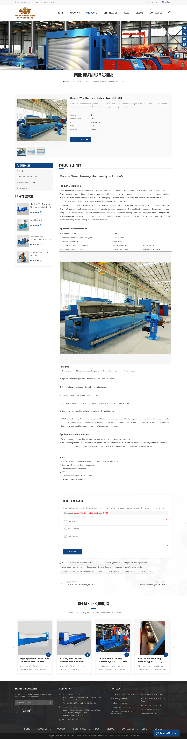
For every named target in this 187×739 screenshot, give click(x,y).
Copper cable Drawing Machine (99, 567)
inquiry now (79, 139)
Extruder (21, 171)
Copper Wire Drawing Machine (122, 694)
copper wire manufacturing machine (129, 567)
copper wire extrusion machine (82, 563)
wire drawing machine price (72, 567)
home (60, 13)
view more (34, 212)
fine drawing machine (119, 703)
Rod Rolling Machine (26, 182)
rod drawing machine (119, 699)
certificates (79, 729)
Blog (144, 729)
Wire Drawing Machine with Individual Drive (121, 713)
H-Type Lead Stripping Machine (40, 254)
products (91, 13)
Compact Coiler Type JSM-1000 (151, 660)
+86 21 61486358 (80, 716)
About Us (42, 729)
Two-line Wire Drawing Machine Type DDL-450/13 (112, 660)
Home (27, 729)
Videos (139, 13)
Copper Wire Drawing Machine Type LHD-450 (91, 513)
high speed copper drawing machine (139, 571)
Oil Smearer (22, 188)
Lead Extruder (36, 220)
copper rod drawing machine (109, 563)
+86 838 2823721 (26, 2)
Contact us (156, 13)
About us (75, 13)
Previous (14, 647)
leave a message (168, 733)
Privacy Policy (135, 736)
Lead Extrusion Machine (150, 709)
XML (126, 736)
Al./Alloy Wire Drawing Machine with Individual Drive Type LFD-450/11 (40, 206)
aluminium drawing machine (151, 705)
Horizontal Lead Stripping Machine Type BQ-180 (40, 238)
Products (60, 729)
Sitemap (159, 729)
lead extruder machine (150, 714)
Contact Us (128, 729)
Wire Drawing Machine (27, 177)
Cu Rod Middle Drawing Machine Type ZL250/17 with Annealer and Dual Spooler (74, 660)
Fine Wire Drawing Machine (121, 707)
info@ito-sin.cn (49, 2)
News (126, 13)
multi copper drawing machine (109, 571)
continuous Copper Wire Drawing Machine (77, 571)
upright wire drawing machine (135, 563)
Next (172, 647)
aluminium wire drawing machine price (153, 700)
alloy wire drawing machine (151, 694)
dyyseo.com (119, 736)
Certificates (110, 13)
